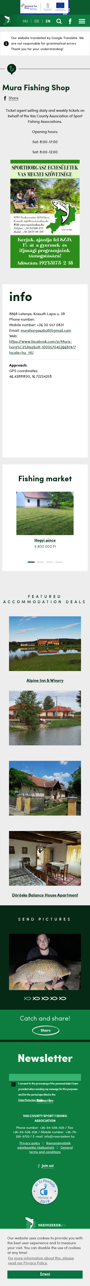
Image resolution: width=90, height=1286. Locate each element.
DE (36, 21)
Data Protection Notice (31, 1100)
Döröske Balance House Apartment (45, 895)
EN (48, 21)
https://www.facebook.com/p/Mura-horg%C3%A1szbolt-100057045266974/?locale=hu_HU (42, 347)
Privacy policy (30, 1143)
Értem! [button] (45, 1274)
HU (25, 21)
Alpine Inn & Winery (45, 681)
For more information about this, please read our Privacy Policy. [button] (41, 1261)
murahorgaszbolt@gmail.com (46, 331)
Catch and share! (45, 1024)
